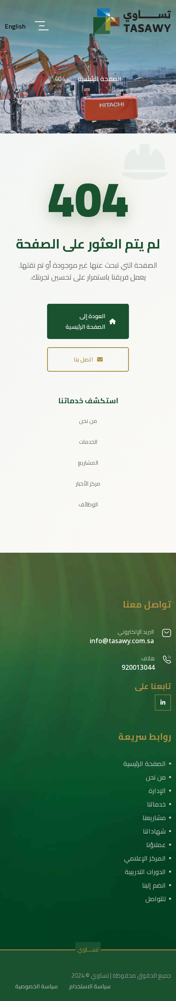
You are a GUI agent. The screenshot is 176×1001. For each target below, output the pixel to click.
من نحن (88, 421)
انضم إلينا (154, 885)
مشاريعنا (154, 817)
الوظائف (88, 504)
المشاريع (88, 462)
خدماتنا (156, 804)
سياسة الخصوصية (36, 986)
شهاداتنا (154, 831)
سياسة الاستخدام (90, 986)
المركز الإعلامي (145, 858)
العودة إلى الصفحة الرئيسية (85, 321)
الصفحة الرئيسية (144, 763)
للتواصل (155, 898)
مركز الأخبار (88, 483)
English (15, 26)
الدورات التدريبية (145, 871)
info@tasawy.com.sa (122, 640)
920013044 (138, 667)
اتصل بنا (83, 359)
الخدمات (88, 441)
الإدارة (157, 790)
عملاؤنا (156, 844)
